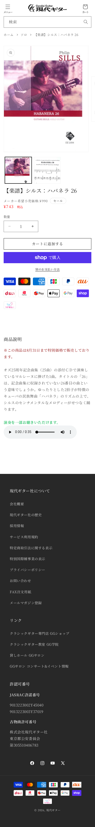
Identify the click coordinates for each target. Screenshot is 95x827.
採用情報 (17, 525)
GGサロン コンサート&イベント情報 (39, 666)
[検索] (85, 22)
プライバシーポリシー (27, 569)
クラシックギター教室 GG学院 (34, 644)
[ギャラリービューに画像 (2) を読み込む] (47, 170)
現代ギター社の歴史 (26, 514)
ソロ (23, 34)
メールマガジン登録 (26, 602)
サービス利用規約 (24, 536)
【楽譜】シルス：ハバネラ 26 (56, 34)
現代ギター (53, 810)
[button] (7, 6)
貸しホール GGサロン (27, 655)
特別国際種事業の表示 (27, 558)
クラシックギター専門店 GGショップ (39, 633)
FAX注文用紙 (20, 591)
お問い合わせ (20, 580)
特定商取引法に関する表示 (31, 547)
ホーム (9, 34)
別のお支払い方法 (47, 269)
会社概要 (17, 503)
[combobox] (47, 22)
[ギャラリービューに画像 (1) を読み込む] (18, 170)
